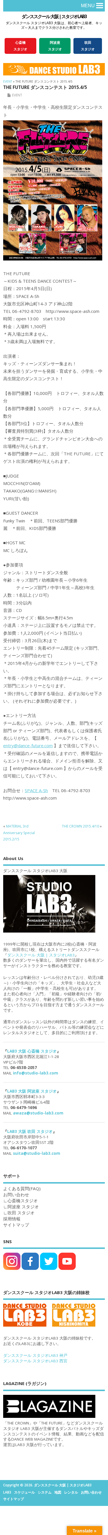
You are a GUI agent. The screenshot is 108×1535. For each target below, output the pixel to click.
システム (45, 1492)
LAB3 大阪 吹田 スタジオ (30, 1131)
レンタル (71, 1492)
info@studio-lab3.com (35, 1073)
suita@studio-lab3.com (36, 1153)
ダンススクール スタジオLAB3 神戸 (35, 1355)
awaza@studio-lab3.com (38, 1113)
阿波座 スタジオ (23, 1206)
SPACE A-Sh (36, 790)
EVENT (17, 95)
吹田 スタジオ (21, 1213)
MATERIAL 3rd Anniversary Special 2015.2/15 (19, 833)
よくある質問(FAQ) (22, 1188)
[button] (88, 6)
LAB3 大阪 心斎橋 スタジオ (32, 1051)
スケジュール (24, 1492)
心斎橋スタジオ (22, 1200)
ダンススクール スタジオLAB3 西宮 (35, 1360)
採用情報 (11, 1219)
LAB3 (7, 1492)
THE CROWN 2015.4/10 (80, 826)
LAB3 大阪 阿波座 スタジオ (32, 1091)
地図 (57, 1492)
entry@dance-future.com (28, 745)
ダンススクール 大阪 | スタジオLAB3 (54, 16)
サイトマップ (16, 1225)
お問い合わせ (91, 1492)
